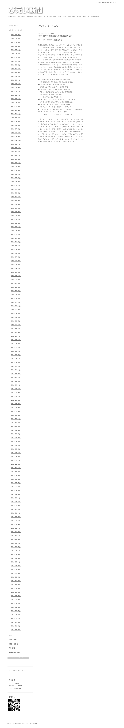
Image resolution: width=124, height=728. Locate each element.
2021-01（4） (16, 279)
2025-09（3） (16, 76)
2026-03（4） (16, 53)
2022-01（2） (16, 234)
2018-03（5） (16, 407)
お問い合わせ (13, 644)
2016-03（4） (16, 498)
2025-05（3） (16, 91)
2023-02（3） (16, 185)
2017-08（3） (16, 434)
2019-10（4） (16, 336)
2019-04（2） (16, 358)
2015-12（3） (16, 509)
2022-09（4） (16, 204)
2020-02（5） (16, 321)
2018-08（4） (16, 389)
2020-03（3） (16, 317)
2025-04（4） (16, 95)
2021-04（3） (16, 268)
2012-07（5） (16, 596)
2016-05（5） (16, 490)
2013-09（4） (16, 543)
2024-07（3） (16, 129)
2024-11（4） (16, 114)
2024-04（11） (16, 140)
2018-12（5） (16, 373)
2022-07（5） (16, 212)
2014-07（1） (16, 520)
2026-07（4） (16, 38)
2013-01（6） (16, 573)
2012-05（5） (16, 603)
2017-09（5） (16, 430)
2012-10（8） (16, 584)
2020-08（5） (16, 298)
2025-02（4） (16, 102)
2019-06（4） (16, 351)
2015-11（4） (16, 513)
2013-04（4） (16, 562)
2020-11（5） (16, 287)
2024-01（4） (16, 144)
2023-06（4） (16, 170)
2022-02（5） (16, 230)
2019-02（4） (16, 366)
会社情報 (12, 648)
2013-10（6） (16, 539)
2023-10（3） (16, 155)
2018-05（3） (16, 400)
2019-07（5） (16, 347)
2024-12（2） (16, 110)
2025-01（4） (16, 106)
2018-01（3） (16, 415)
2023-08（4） (16, 163)
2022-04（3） (16, 223)
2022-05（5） (16, 219)
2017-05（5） (16, 445)
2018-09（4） (16, 385)
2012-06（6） (16, 599)
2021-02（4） (16, 276)
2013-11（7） (16, 535)
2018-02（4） (16, 411)
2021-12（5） (16, 238)
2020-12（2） (16, 283)
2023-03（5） (16, 181)
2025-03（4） (16, 99)
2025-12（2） (16, 65)
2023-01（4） (16, 189)
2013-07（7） (16, 550)
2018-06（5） (16, 396)
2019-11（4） (16, 332)
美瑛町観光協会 (14, 652)
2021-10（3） (16, 245)
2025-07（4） (16, 84)
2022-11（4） (16, 196)
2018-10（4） (16, 381)
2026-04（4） (16, 50)
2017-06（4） (16, 441)
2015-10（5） (16, 517)
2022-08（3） (16, 208)
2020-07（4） (16, 302)
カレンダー (13, 639)
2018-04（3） (16, 404)
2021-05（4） (16, 264)
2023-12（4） (16, 148)
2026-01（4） (16, 61)
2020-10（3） (16, 291)
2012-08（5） (16, 592)
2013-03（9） (16, 565)
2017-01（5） (16, 460)
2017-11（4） (16, 422)
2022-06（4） (16, 215)
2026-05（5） (16, 46)
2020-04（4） (16, 313)
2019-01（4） (16, 370)
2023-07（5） (16, 166)
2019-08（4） (16, 343)
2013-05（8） (16, 558)
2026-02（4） (16, 57)
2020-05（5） (16, 309)
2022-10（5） (16, 200)
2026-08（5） (16, 35)
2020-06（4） (16, 306)
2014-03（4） (16, 524)
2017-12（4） (16, 419)
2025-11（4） (16, 68)
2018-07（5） (16, 392)
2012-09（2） (16, 588)
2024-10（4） (16, 117)
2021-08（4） (16, 253)
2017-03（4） (16, 453)
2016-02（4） (16, 501)
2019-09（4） (16, 340)
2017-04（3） (16, 449)
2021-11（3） (16, 242)
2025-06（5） (16, 87)
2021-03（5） (16, 272)
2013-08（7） (16, 547)
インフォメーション (16, 30)
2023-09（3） (16, 159)
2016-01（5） (16, 505)
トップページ (13, 26)
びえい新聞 (17, 723)
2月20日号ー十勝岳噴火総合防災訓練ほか (55, 36)
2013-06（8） (16, 554)
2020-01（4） (16, 324)
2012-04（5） (16, 607)
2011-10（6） (16, 629)
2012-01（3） (16, 618)
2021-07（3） (16, 257)
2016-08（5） (16, 479)
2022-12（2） (16, 193)
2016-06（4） (16, 486)
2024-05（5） (16, 136)
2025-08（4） (16, 80)
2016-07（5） (16, 483)
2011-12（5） (16, 622)
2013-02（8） (16, 569)
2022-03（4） (16, 227)
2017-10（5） (16, 426)
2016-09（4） (16, 475)
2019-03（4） (16, 362)
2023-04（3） (16, 178)
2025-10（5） (16, 72)
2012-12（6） (16, 577)
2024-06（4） (16, 132)
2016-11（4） (16, 468)
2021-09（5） (16, 249)
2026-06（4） (16, 42)
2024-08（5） (16, 125)
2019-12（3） (16, 328)
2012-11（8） (16, 581)
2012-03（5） (16, 611)
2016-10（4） (16, 471)
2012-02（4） (16, 614)
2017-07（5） (16, 437)
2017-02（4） (16, 456)
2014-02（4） (16, 528)
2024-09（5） (16, 121)
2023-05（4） (16, 174)
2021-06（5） (16, 260)
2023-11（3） (16, 151)
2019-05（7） (16, 355)
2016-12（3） (16, 464)
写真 (10, 635)
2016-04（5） (16, 494)
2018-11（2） (16, 377)
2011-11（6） (16, 626)
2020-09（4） (16, 294)
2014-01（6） (16, 532)
